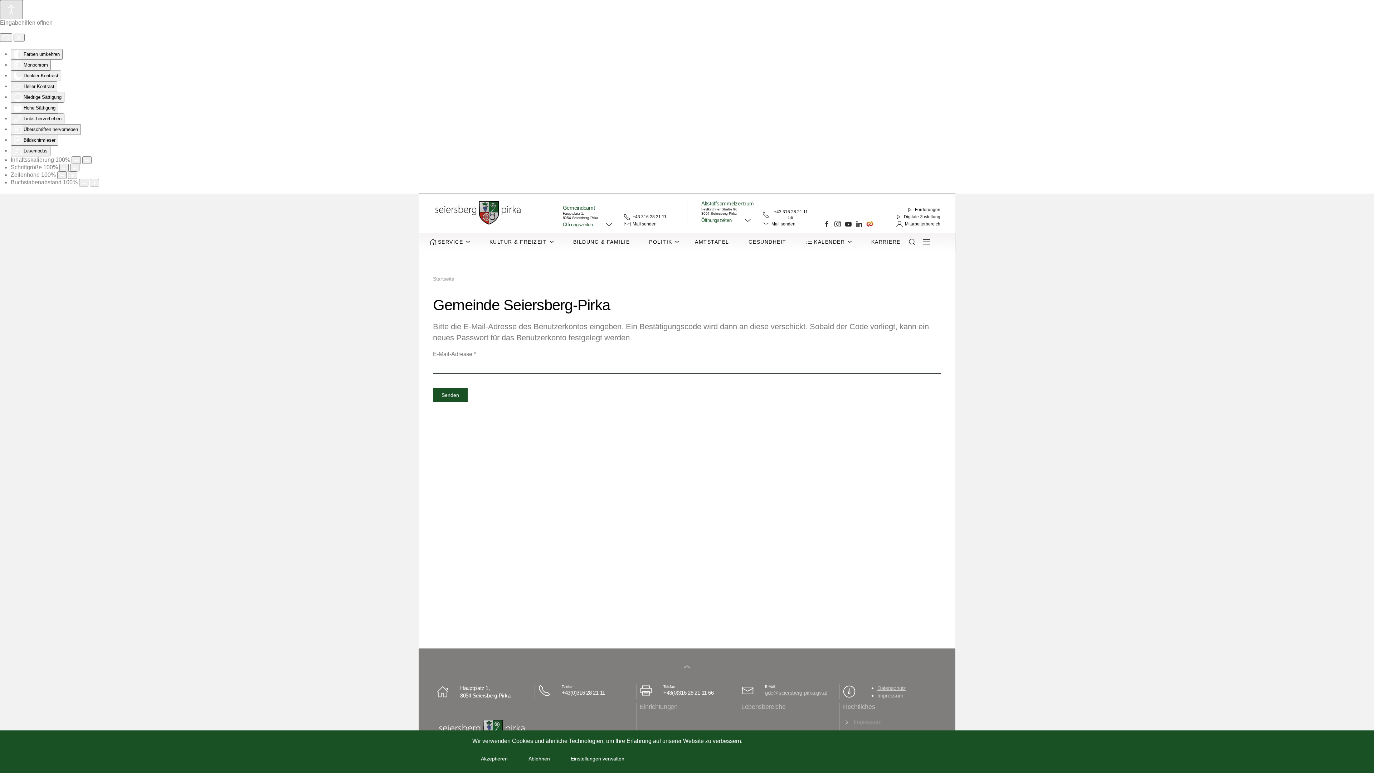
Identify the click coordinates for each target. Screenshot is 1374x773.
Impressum (890, 695)
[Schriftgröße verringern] (64, 167)
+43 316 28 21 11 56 (791, 214)
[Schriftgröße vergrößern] (74, 167)
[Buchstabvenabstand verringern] (83, 182)
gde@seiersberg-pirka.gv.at (796, 693)
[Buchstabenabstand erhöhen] (94, 182)
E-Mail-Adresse (454, 354)
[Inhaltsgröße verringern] (76, 160)
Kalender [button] (829, 242)
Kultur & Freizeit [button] (518, 242)
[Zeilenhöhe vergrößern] (72, 175)
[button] (588, 225)
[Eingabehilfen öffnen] (11, 9)
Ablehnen (539, 759)
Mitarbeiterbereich (922, 224)
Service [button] (450, 242)
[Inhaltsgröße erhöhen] (87, 160)
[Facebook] (826, 224)
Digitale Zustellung (922, 216)
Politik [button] (660, 242)
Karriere (886, 242)
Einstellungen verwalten (597, 759)
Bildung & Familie (601, 242)
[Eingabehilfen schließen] (19, 38)
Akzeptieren (494, 759)
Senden (450, 395)
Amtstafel (712, 242)
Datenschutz (891, 688)
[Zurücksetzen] (6, 37)
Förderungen (927, 209)
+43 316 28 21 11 (650, 216)
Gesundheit (767, 242)
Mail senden (645, 224)
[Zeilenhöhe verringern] (62, 175)
